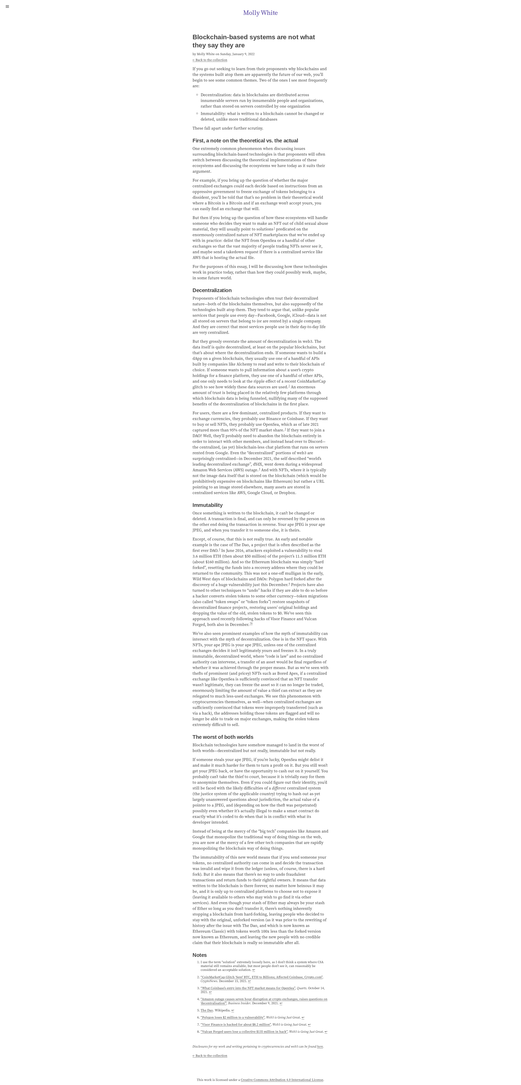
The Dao (207, 1010)
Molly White (260, 12)
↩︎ (253, 969)
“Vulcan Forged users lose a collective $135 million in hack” (244, 1031)
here (320, 1046)
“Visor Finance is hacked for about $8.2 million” (236, 1024)
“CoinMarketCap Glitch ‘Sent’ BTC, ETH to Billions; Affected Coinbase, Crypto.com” (261, 977)
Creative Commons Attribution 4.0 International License (282, 1079)
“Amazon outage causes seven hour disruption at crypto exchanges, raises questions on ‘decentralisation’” (264, 1001)
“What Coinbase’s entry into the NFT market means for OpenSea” (248, 988)
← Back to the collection (210, 60)
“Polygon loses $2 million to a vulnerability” (232, 1017)
